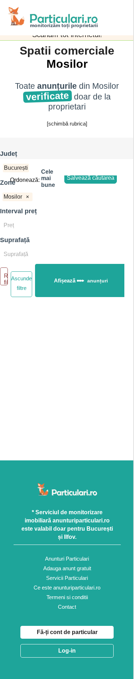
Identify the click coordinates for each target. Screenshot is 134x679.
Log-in (67, 651)
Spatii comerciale (67, 50)
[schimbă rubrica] (67, 124)
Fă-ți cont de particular (67, 632)
